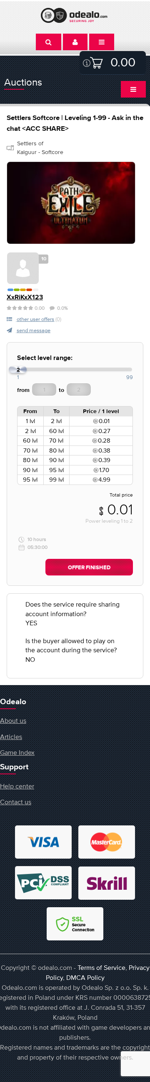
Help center (17, 786)
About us (13, 720)
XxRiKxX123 (25, 297)
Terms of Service (101, 967)
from (23, 390)
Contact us (15, 801)
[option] (71, 203)
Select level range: (44, 358)
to (61, 390)
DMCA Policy (85, 977)
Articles (11, 736)
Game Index (17, 752)
